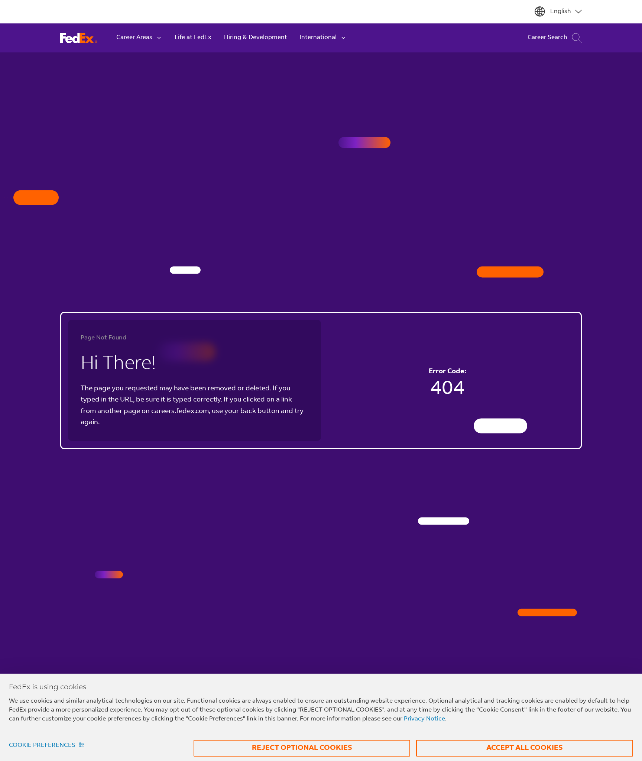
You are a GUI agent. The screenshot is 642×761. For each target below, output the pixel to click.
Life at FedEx (193, 38)
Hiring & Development (255, 38)
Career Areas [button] (134, 38)
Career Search (547, 38)
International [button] (318, 38)
